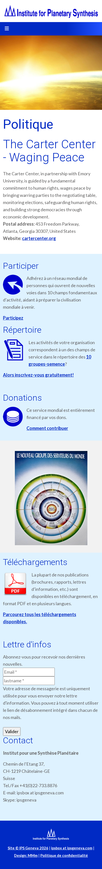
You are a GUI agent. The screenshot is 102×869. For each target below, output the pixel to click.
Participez (13, 318)
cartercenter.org (39, 238)
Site (28, 848)
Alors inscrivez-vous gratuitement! (38, 375)
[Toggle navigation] (6, 28)
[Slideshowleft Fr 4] (51, 498)
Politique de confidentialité (64, 855)
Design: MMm (26, 855)
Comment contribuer (47, 428)
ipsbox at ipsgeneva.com (71, 848)
